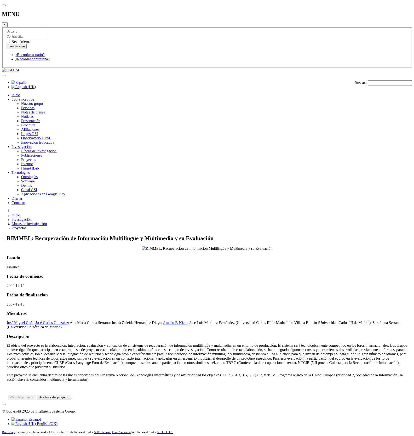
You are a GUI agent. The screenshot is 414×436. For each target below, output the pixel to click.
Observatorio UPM (35, 138)
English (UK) (47, 424)
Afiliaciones (30, 129)
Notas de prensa (33, 112)
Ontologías (29, 177)
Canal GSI (29, 190)
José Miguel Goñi (20, 323)
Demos (26, 185)
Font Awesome (121, 432)
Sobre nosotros (23, 99)
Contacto (18, 203)
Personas (27, 108)
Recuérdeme (20, 42)
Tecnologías (21, 172)
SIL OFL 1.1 (165, 432)
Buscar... (361, 83)
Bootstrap (8, 432)
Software (28, 181)
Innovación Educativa (37, 142)
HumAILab (30, 168)
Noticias (27, 116)
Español (34, 419)
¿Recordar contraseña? (32, 59)
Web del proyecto (22, 397)
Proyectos (28, 160)
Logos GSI (29, 134)
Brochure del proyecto (54, 397)
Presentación (30, 121)
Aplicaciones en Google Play (43, 194)
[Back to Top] (4, 404)
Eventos (27, 164)
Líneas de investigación (39, 151)
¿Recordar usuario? (30, 55)
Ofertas (17, 198)
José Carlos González (51, 323)
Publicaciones (31, 155)
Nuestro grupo (32, 104)
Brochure (28, 125)
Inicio (16, 95)
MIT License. (102, 432)
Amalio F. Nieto (175, 323)
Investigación (22, 147)
